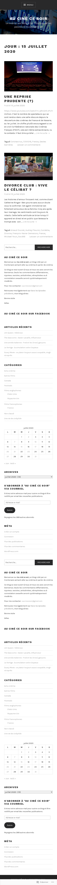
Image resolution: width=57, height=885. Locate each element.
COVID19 (27, 141)
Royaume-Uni (13, 398)
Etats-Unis (12, 394)
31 (35, 456)
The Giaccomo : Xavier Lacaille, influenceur (22, 338)
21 (15, 452)
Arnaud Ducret (17, 230)
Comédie (45, 230)
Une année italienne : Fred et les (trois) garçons (25, 343)
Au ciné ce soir (28, 18)
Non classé (9, 413)
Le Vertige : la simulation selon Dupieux (21, 347)
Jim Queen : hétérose (13, 333)
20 (8, 452)
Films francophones (13, 404)
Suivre (9, 510)
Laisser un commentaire (28, 144)
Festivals (8, 385)
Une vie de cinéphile (12, 418)
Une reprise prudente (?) (19, 99)
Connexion (9, 537)
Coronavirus (16, 141)
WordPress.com (11, 551)
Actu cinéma (9, 371)
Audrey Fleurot (32, 230)
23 (28, 452)
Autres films (9, 376)
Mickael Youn (10, 236)
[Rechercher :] (28, 247)
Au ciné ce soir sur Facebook (27, 313)
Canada (7, 381)
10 (35, 442)
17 (35, 447)
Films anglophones (12, 390)
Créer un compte (11, 532)
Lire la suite (43, 133)
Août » (13, 463)
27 (8, 456)
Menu (30, 5)
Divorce (8, 233)
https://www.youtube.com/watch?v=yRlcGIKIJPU (27, 111)
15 (21, 447)
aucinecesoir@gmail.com (32, 286)
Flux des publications (13, 541)
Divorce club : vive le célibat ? (26, 187)
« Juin (6, 463)
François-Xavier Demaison (25, 233)
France (35, 141)
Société (21, 236)
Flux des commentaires (14, 546)
